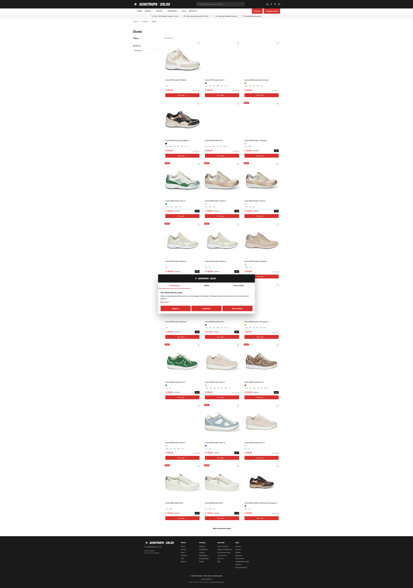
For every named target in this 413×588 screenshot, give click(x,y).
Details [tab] (206, 285)
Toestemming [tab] (174, 285)
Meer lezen (165, 302)
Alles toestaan (237, 308)
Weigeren (175, 308)
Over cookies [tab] (239, 285)
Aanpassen (206, 308)
